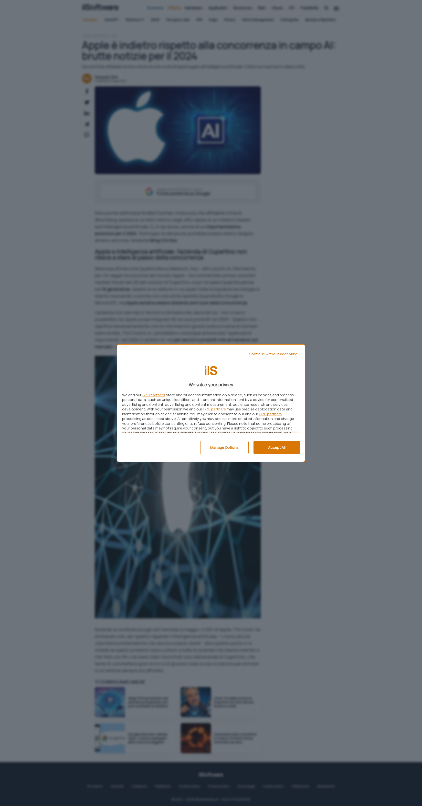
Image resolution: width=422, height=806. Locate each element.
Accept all (276, 447)
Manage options (224, 447)
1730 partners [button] (153, 395)
